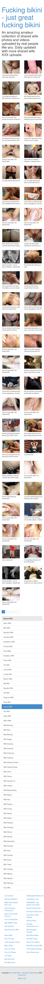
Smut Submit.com (33, 952)
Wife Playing (7, 804)
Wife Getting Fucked (10, 762)
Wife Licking (7, 785)
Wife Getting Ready (10, 767)
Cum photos (9, 895)
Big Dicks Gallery (33, 935)
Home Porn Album (33, 942)
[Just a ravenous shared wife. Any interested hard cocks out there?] (11, 193)
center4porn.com (33, 899)
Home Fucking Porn (34, 908)
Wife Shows (7, 832)
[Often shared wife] (11, 552)
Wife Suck (7, 850)
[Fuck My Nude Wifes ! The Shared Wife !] (11, 151)
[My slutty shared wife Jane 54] (11, 172)
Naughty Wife (8, 688)
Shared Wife (7, 707)
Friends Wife (8, 646)
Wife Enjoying (8, 744)
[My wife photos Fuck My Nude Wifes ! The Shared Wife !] (11, 299)
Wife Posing (7, 809)
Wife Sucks (7, 860)
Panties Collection (11, 899)
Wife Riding (7, 818)
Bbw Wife (6, 628)
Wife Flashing (8, 758)
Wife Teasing (8, 869)
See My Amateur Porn (34, 911)
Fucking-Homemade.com (32, 925)
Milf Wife (6, 683)
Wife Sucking (8, 855)
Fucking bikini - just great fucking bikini (22, 17)
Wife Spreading (8, 841)
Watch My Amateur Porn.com (11, 903)
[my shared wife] (33, 446)
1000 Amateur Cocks (12, 942)
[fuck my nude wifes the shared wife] (11, 488)
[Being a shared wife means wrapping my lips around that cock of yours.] (33, 109)
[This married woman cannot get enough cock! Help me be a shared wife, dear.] (33, 425)
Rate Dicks (8, 935)
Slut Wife (6, 711)
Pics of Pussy (9, 938)
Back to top (22, 978)
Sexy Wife (7, 702)
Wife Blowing (8, 734)
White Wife (7, 720)
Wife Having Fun (9, 781)
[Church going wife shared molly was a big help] (11, 67)
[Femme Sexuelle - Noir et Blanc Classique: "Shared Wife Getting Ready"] (11, 257)
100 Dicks (8, 955)
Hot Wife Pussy (32, 938)
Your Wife (6, 887)
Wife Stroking (8, 846)
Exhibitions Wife (9, 642)
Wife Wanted (8, 878)
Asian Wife (7, 623)
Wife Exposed (8, 748)
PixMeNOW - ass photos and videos (33, 903)
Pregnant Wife (8, 697)
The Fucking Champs (34, 949)
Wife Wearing (8, 883)
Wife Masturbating (9, 790)
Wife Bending (8, 725)
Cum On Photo (10, 949)
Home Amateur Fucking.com (10, 909)
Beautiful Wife (8, 632)
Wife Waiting (7, 874)
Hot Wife (6, 665)
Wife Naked (7, 795)
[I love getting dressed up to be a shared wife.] (33, 552)
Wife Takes (7, 864)
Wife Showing (8, 827)
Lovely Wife (7, 674)
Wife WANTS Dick (11, 923)
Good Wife (7, 651)
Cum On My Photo (11, 919)
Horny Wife (7, 660)
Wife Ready (7, 813)
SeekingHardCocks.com (35, 895)
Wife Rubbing (8, 823)
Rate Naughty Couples (31, 930)
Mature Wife (7, 679)
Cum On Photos (10, 952)
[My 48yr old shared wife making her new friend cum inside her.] (33, 235)
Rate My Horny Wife (12, 929)
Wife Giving (7, 776)
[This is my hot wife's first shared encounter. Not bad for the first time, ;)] (11, 109)
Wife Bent (6, 730)
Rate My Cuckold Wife (34, 945)
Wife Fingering (8, 753)
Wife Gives (7, 771)
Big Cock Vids (9, 959)
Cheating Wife (8, 637)
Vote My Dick (9, 926)
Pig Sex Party (31, 920)
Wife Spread (7, 836)
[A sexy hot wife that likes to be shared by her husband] (33, 488)
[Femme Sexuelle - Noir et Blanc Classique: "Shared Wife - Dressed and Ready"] (11, 573)
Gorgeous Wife (8, 655)
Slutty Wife (7, 716)
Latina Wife (7, 669)
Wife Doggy (7, 739)
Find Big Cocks (10, 962)
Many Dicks (9, 945)
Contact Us (22, 975)
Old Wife (6, 693)
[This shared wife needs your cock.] (33, 257)
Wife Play (6, 799)
